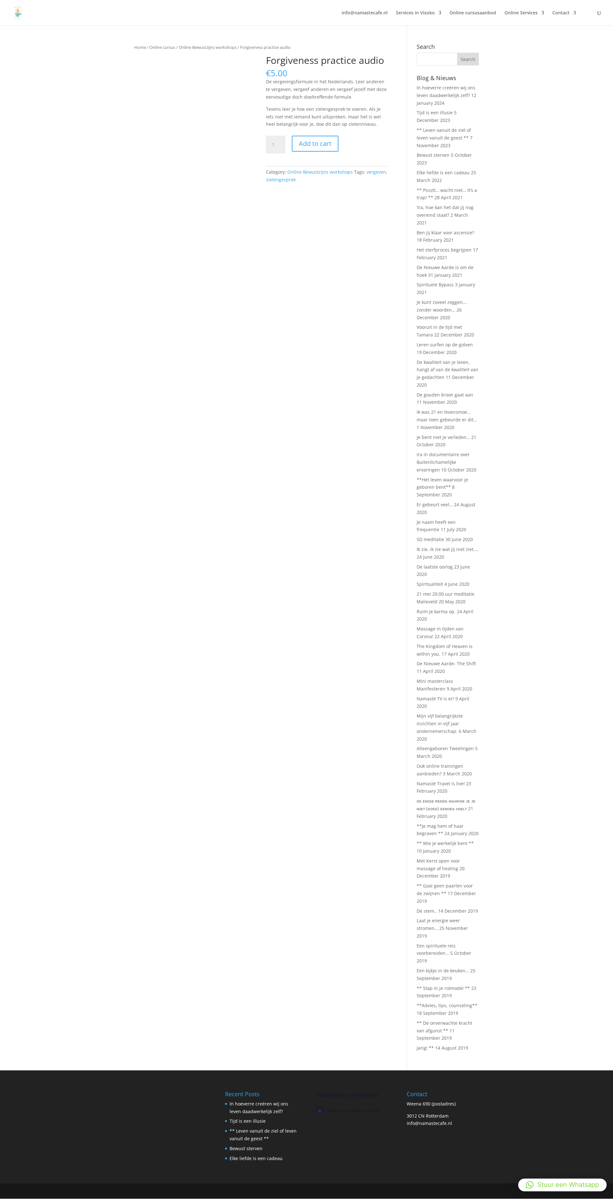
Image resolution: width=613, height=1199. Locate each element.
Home (140, 47)
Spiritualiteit (430, 584)
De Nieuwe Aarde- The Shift (446, 663)
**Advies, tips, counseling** (447, 1005)
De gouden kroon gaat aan (445, 395)
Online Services (521, 13)
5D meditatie (430, 539)
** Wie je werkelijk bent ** (445, 843)
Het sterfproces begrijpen (444, 250)
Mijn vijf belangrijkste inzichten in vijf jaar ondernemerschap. (440, 723)
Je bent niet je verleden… (443, 437)
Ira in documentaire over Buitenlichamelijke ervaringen (443, 462)
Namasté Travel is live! (441, 783)
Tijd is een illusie (435, 112)
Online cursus (162, 47)
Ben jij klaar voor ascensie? (445, 233)
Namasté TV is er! (435, 699)
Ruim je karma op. (436, 611)
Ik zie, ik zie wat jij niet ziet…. (447, 549)
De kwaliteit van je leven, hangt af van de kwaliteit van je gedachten (447, 370)
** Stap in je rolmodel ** (443, 988)
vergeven (376, 172)
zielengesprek (281, 180)
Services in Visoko (415, 13)
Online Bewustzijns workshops (208, 47)
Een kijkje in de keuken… (443, 971)
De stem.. (427, 911)
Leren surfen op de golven (445, 345)
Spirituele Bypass (435, 285)
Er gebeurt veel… (435, 504)
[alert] (352, 1110)
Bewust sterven (433, 155)
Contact (561, 13)
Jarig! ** (425, 1048)
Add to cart (315, 143)
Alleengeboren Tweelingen (445, 748)
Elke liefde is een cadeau (443, 173)
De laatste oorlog (435, 567)
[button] (562, 1185)
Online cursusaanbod (473, 13)
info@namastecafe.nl (365, 13)
